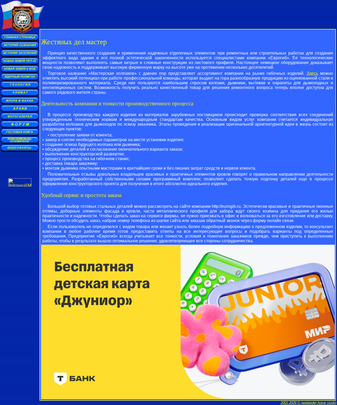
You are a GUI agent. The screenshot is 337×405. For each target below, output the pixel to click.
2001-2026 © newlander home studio (308, 403)
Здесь (312, 73)
